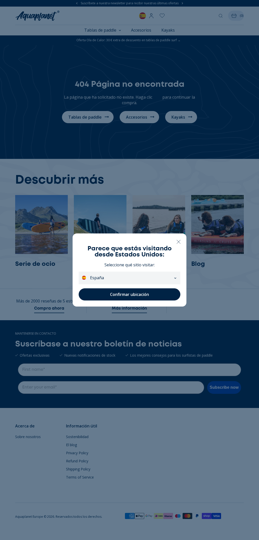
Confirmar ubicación (129, 294)
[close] (178, 241)
